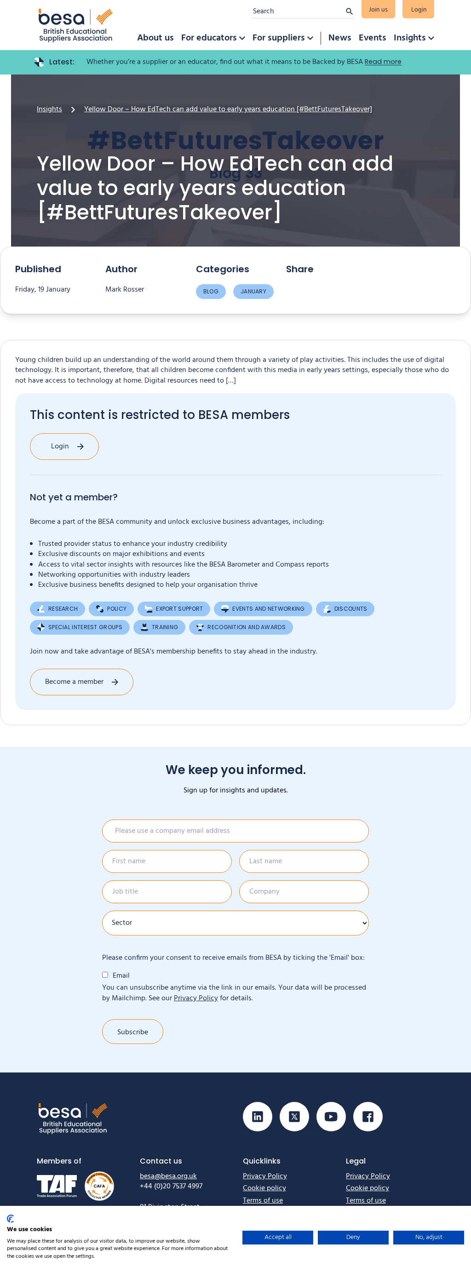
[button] (242, 38)
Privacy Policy (196, 998)
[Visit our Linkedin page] (257, 1116)
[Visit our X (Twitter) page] (294, 1116)
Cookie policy (264, 1188)
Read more (383, 61)
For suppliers (279, 38)
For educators (209, 38)
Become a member (74, 682)
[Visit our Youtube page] (331, 1116)
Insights (410, 38)
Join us (378, 10)
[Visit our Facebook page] (368, 1116)
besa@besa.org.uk (168, 1176)
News (339, 38)
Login (419, 10)
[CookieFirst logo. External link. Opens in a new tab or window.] (10, 1219)
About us (155, 38)
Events (372, 38)
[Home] (76, 25)
